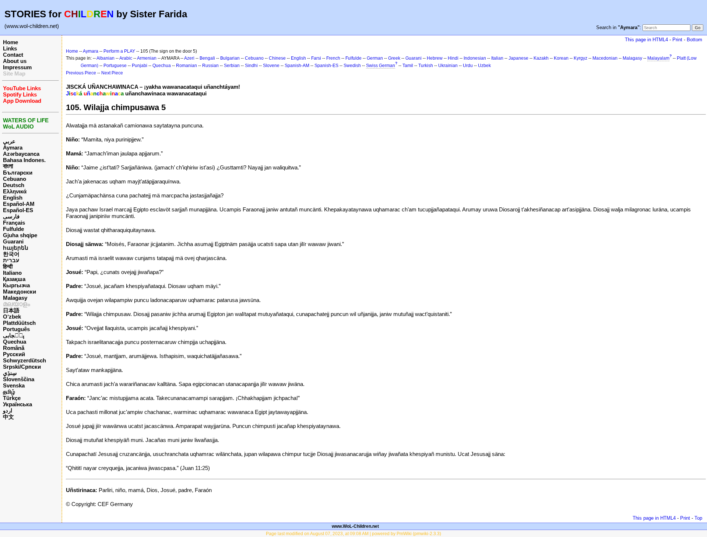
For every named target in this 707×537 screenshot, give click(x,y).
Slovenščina (18, 379)
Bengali (207, 58)
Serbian (232, 65)
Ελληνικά (15, 191)
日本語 (11, 310)
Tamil (407, 65)
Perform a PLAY (119, 51)
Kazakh (541, 58)
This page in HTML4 (646, 39)
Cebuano (14, 179)
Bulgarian (230, 58)
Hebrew (435, 58)
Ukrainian (448, 65)
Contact (13, 55)
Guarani (13, 241)
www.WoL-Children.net (355, 526)
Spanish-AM (297, 65)
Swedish (352, 65)
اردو (7, 410)
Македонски (19, 291)
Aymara (12, 147)
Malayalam (658, 58)
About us (15, 61)
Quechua (14, 341)
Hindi (453, 58)
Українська (17, 404)
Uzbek (484, 65)
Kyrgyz (580, 58)
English (12, 197)
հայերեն (15, 248)
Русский (14, 354)
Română (13, 348)
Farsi (316, 58)
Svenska (14, 385)
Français (14, 223)
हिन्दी (8, 266)
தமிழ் (9, 392)
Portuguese (115, 65)
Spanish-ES (326, 65)
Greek (394, 58)
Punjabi (139, 65)
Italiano (12, 273)
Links (10, 48)
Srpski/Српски (22, 367)
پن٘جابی (13, 335)
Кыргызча (16, 285)
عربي (9, 141)
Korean (561, 58)
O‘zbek (12, 316)
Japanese (518, 58)
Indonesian (475, 58)
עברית (11, 260)
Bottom (694, 39)
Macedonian (605, 58)
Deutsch (13, 185)
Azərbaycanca (21, 154)
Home (10, 42)
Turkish (425, 65)
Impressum (17, 67)
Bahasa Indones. (24, 160)
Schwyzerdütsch (24, 360)
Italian (497, 58)
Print (677, 39)
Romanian (186, 65)
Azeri (189, 58)
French (333, 58)
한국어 (11, 254)
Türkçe (12, 398)
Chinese (277, 58)
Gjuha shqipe (20, 235)
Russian (210, 65)
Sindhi (251, 65)
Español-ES (18, 210)
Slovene (271, 65)
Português (16, 329)
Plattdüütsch (19, 323)
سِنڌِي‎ (10, 373)
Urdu (468, 65)
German (375, 58)
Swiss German (380, 65)
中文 (8, 417)
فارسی (11, 216)
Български (17, 172)
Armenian (146, 58)
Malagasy (15, 298)
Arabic (125, 58)
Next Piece (112, 73)
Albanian (105, 58)
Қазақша (14, 279)
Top (698, 518)
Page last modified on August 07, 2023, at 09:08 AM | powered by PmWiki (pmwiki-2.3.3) (353, 533)
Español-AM (19, 204)
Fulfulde (13, 229)
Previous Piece (81, 73)
